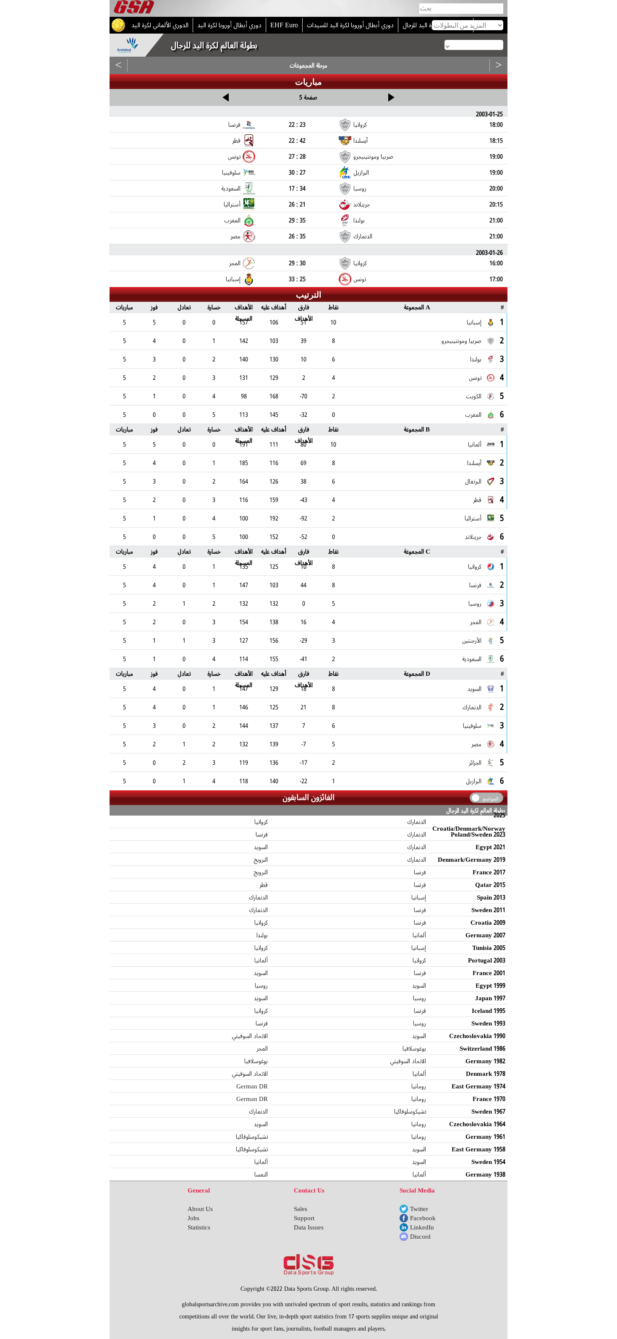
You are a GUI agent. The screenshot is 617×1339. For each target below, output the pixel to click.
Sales (300, 1209)
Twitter (419, 1209)
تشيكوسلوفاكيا (410, 1111)
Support (304, 1218)
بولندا (262, 935)
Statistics (199, 1227)
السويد (261, 847)
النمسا (261, 1174)
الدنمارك (416, 822)
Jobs (193, 1218)
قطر (263, 885)
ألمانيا (419, 935)
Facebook (423, 1218)
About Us (200, 1209)
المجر (262, 1048)
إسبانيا (418, 897)
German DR (252, 1086)
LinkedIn (422, 1227)
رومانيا (418, 1086)
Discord (420, 1236)
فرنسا (262, 834)
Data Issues (309, 1227)
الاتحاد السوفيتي (250, 1036)
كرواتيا (261, 822)
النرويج (261, 859)
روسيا (261, 985)
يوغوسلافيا (414, 1048)
